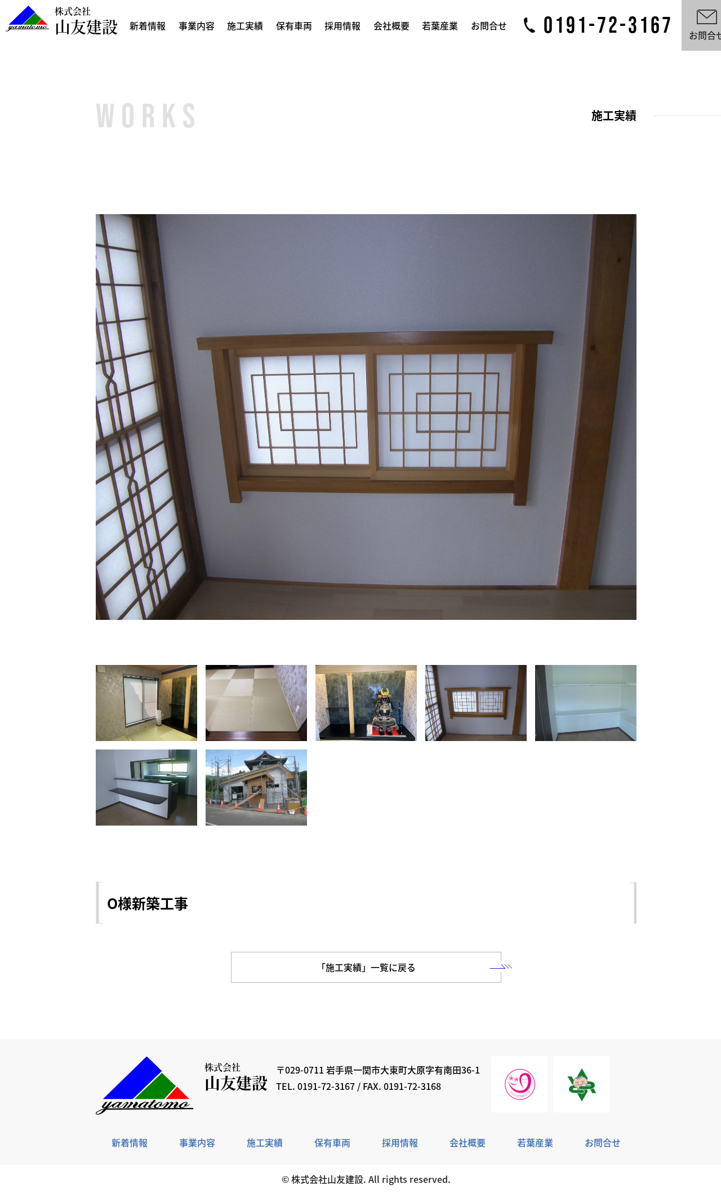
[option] (366, 417)
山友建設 (86, 22)
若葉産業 (440, 25)
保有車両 (294, 25)
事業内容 (197, 25)
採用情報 (342, 25)
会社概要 (391, 25)
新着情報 (148, 25)
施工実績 (245, 25)
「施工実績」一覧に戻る (366, 967)
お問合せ (489, 25)
